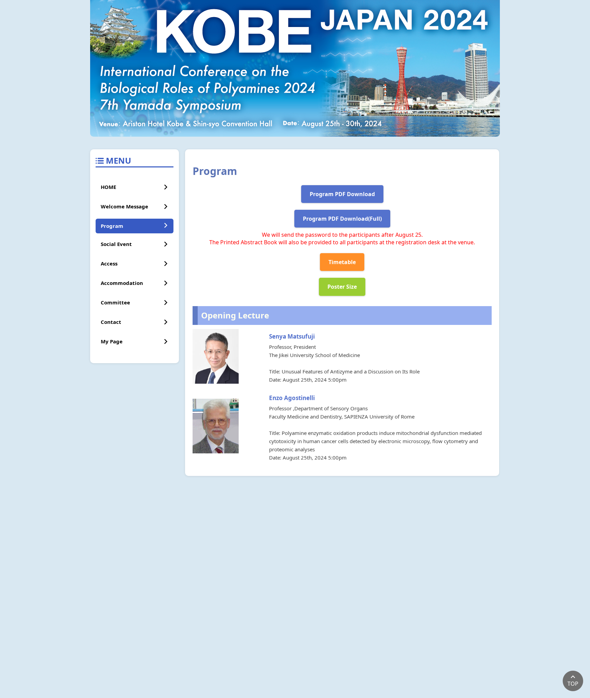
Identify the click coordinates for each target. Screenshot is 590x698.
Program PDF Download (342, 194)
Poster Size (342, 286)
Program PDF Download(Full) (342, 218)
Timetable (342, 262)
